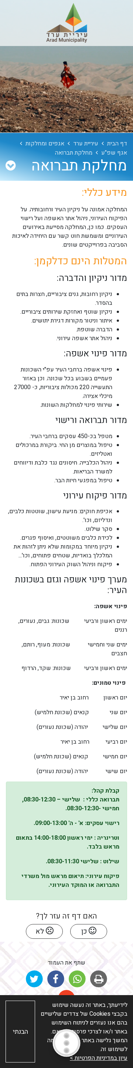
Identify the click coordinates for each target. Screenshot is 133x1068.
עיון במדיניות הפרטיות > (98, 1058)
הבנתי (20, 1032)
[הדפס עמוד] (99, 979)
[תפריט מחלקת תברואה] (11, 166)
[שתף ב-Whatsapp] (77, 979)
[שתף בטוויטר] (34, 979)
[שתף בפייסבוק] (55, 979)
